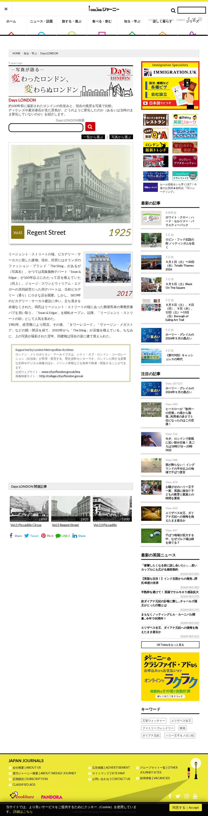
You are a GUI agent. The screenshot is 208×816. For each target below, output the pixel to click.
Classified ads (24, 784)
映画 (182, 728)
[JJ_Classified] (170, 676)
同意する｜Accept (185, 807)
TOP (201, 793)
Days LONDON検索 (70, 120)
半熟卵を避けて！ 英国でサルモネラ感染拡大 (170, 592)
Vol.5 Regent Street (65, 525)
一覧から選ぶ (93, 137)
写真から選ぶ (121, 137)
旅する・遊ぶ (71, 21)
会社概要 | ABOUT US (27, 767)
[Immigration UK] (170, 85)
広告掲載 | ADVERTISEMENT (111, 767)
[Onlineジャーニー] (104, 8)
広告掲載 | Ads (167, 20)
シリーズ (192, 21)
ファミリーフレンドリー (158, 728)
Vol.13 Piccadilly (105, 525)
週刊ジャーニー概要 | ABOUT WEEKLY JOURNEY (44, 773)
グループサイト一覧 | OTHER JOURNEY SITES (159, 770)
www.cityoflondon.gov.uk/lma (61, 372)
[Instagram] (200, 19)
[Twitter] (194, 19)
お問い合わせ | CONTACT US (111, 779)
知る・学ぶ (132, 21)
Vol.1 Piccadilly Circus (26, 525)
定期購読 (180, 20)
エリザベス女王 (181, 720)
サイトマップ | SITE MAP (108, 773)
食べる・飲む (102, 21)
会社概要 (152, 20)
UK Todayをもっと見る (170, 644)
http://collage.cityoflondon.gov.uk (61, 376)
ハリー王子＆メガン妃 (180, 735)
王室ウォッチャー (153, 720)
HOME (16, 53)
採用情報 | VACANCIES (155, 778)
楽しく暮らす (162, 21)
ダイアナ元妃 (150, 735)
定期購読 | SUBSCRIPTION (32, 779)
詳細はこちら (23, 811)
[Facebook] (188, 19)
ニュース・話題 (41, 21)
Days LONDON (49, 53)
